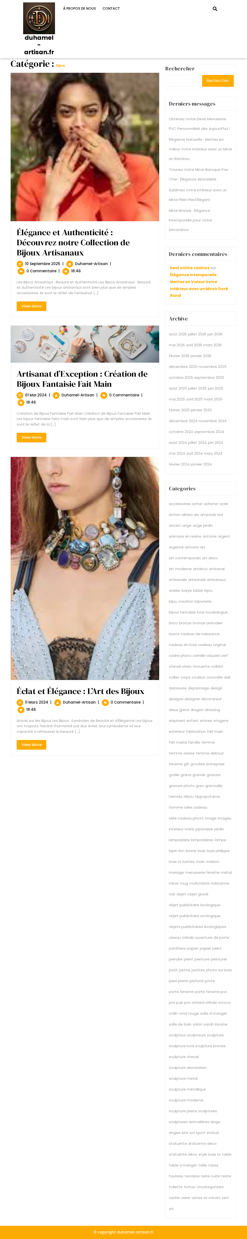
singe (215, 1121)
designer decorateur (203, 698)
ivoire (189, 829)
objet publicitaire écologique (194, 904)
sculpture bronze (210, 1045)
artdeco (200, 568)
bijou (208, 590)
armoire (192, 547)
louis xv (175, 861)
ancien (175, 525)
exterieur (177, 731)
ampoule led (211, 514)
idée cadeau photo (186, 818)
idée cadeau (195, 807)
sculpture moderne (186, 1100)
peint (188, 959)
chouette (201, 666)
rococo (224, 1002)
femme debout (210, 753)
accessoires (180, 503)
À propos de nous (79, 8)
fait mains (178, 742)
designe (176, 698)
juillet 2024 (197, 442)
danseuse (178, 688)
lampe (220, 839)
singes (174, 1132)
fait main (215, 731)
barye (187, 590)
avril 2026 (194, 344)
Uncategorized (210, 1186)
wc (171, 1208)
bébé (198, 590)
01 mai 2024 (36, 395)
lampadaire (179, 839)
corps (185, 677)
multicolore (199, 883)
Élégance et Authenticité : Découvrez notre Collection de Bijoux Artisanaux (73, 242)
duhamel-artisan (91, 263)
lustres (189, 861)
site (185, 1132)
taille (202, 1165)
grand (186, 774)
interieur (176, 829)
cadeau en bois (183, 644)
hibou (189, 796)
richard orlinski (204, 1002)
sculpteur (177, 1035)
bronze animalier (208, 623)
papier (193, 948)
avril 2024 (194, 453)
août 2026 (178, 334)
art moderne (180, 568)
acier (224, 503)
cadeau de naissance (200, 633)
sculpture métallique (187, 1089)
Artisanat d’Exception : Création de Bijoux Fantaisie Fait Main (82, 379)
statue (213, 1132)
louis (202, 850)
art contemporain (185, 557)
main (200, 861)
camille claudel (206, 655)
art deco (210, 557)
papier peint (211, 948)
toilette (176, 1186)
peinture (202, 959)
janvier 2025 (201, 410)
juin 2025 (215, 388)
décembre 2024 (183, 420)
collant (217, 666)
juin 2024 (215, 442)
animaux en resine (185, 536)
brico (173, 623)
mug (184, 883)
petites (198, 970)
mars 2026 (212, 344)
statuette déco (183, 1154)
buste (174, 633)
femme (208, 742)
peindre (176, 959)
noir (172, 894)
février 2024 (179, 464)
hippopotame (207, 796)
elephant (177, 720)
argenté (176, 547)
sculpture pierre (183, 1110)
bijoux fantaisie (182, 612)
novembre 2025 (212, 366)
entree (206, 720)
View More (33, 307)
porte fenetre (181, 991)
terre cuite (210, 1176)
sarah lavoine (215, 1024)
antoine (210, 536)
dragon (197, 709)
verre (185, 1197)
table (227, 1154)
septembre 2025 (209, 377)
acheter (211, 503)
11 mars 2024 (36, 702)
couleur (198, 677)
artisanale (178, 579)
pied (173, 980)
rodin (173, 1013)
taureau (176, 1176)
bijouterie (203, 601)
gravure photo (182, 785)
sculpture (215, 1035)
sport (201, 1132)
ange (187, 525)
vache (174, 1197)
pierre (183, 980)
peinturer (219, 959)
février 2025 (179, 410)
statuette (178, 1143)
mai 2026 (177, 344)
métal (226, 872)
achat (197, 503)
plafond (197, 980)
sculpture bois (181, 1045)
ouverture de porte (212, 937)
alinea (187, 514)
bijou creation (181, 601)
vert (225, 1197)
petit (173, 970)
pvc (187, 1002)
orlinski (188, 937)
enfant (192, 720)
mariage (176, 872)
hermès (176, 796)
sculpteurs (196, 1035)
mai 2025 (177, 399)
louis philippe (218, 850)
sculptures (207, 1110)
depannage (198, 688)
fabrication (196, 731)
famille (194, 742)
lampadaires (202, 839)
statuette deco (202, 1143)
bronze (185, 623)
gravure (213, 774)
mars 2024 (213, 453)
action (174, 514)
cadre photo (180, 655)
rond (183, 1013)
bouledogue (217, 612)
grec (200, 785)
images (224, 818)
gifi (186, 763)
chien (187, 666)
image (211, 818)
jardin (219, 829)
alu (196, 514)
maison (212, 861)
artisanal (217, 568)
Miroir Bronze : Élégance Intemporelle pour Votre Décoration (190, 220)
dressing (212, 709)
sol (192, 1132)
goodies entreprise (207, 763)
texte (226, 1176)
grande (199, 774)
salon (197, 1024)
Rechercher (217, 80)
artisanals (197, 579)
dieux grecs (179, 709)
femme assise (182, 753)
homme (176, 807)
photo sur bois (219, 970)
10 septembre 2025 (42, 263)
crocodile (214, 677)
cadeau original (212, 644)
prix (172, 1002)
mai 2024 (177, 453)
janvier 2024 (201, 464)
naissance (220, 883)
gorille (174, 774)
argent (224, 536)
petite (184, 970)
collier (174, 677)
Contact (111, 8)
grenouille (214, 785)
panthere (177, 948)
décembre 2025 (183, 366)
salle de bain (180, 1024)
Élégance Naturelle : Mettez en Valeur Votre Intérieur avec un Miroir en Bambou (200, 149)
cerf (224, 655)
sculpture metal (183, 1078)
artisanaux (216, 579)
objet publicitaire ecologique (194, 915)
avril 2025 (194, 399)
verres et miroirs (206, 1197)
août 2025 (178, 388)
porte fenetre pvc (211, 991)
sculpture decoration (188, 1067)
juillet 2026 (197, 334)
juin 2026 (214, 334)
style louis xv (210, 1154)
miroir (174, 883)
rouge (193, 1013)
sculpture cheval (184, 1056)
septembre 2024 (209, 431)
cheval (175, 666)
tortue (189, 1186)
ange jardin (203, 525)
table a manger (183, 1165)
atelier (174, 590)
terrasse (192, 1176)
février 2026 (179, 355)
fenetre (176, 763)
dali (227, 677)
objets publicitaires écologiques (197, 926)
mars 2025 (213, 399)
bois (201, 612)
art (202, 547)
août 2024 (178, 442)
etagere (220, 720)
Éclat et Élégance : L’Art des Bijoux (80, 691)
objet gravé (197, 894)
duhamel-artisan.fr (39, 44)
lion (181, 850)
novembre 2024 (212, 420)
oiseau (175, 937)
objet (181, 894)
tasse (213, 1165)
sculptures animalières (189, 1121)
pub (179, 1002)
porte (210, 980)
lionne (191, 850)
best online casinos (190, 268)
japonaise (204, 829)
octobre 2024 (181, 431)
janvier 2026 (201, 355)
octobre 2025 (181, 377)
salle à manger (213, 1013)
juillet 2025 (197, 388)
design (216, 688)
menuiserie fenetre (202, 872)
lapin (173, 850)
